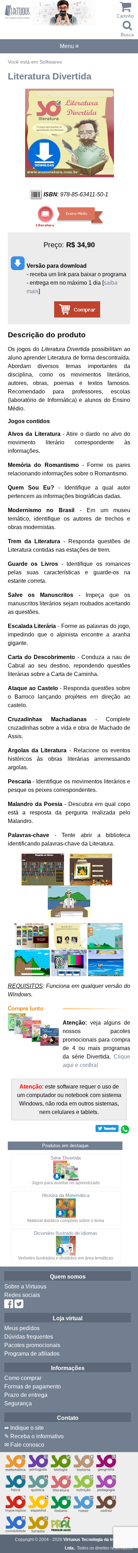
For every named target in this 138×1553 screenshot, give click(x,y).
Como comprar (22, 1378)
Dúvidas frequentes (28, 1337)
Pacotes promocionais (32, 1345)
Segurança (18, 1403)
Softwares (51, 62)
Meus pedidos (22, 1328)
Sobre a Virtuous (25, 1287)
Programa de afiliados (31, 1354)
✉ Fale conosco (24, 1445)
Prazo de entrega (25, 1395)
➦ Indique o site (24, 1428)
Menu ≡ (69, 46)
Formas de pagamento (32, 1386)
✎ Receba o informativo (34, 1436)
